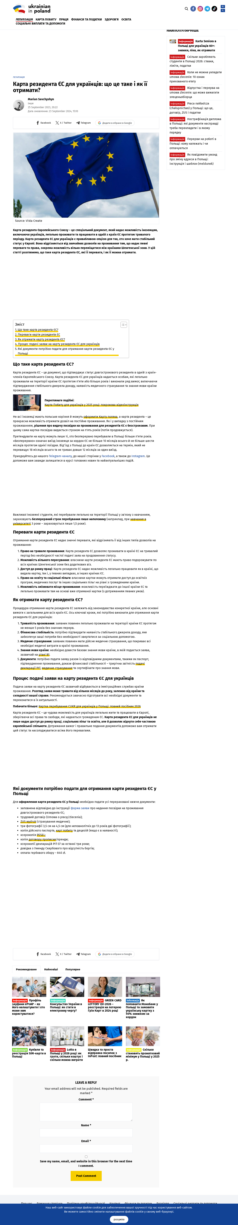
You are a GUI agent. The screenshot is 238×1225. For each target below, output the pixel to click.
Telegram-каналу (60, 456)
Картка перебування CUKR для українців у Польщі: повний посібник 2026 (90, 706)
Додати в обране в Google (117, 123)
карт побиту (64, 830)
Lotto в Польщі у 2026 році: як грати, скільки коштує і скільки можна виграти (66, 1055)
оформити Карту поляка (100, 416)
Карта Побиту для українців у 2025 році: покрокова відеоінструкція (92, 405)
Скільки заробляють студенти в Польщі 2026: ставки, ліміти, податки (193, 61)
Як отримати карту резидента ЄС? (41, 339)
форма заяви (80, 808)
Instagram (138, 456)
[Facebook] (193, 9)
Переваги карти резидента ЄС (39, 334)
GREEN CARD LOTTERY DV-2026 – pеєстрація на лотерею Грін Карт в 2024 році (104, 1005)
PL (223, 10)
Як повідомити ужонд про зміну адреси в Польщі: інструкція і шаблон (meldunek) (193, 159)
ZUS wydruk (28, 821)
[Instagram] (200, 9)
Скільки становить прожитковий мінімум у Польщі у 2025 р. (143, 1055)
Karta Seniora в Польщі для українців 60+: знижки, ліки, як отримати (197, 45)
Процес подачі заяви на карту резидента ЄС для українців (59, 344)
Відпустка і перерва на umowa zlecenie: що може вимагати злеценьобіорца (194, 92)
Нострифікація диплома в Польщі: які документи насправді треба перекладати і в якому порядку (195, 125)
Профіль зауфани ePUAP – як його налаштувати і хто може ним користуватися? (28, 1007)
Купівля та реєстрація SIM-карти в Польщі (29, 1053)
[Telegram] (207, 9)
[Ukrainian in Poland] (31, 9)
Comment (86, 1099)
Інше (31, 103)
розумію (119, 1219)
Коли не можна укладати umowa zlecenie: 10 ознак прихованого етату (196, 76)
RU (223, 7)
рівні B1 (44, 654)
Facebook (108, 456)
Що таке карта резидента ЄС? (38, 329)
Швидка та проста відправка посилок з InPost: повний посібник (104, 1053)
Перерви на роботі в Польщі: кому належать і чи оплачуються (193, 143)
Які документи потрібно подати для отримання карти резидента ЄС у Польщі (66, 351)
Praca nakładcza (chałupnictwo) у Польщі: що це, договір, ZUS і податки (191, 108)
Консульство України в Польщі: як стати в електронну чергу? (66, 1005)
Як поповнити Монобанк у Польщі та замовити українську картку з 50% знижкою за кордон (142, 1009)
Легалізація (19, 77)
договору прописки (42, 839)
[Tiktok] (214, 9)
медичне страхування (57, 668)
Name (86, 1125)
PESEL (41, 835)
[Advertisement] (103, 51)
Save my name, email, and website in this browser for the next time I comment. (86, 1164)
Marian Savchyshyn (41, 99)
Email (86, 1141)
